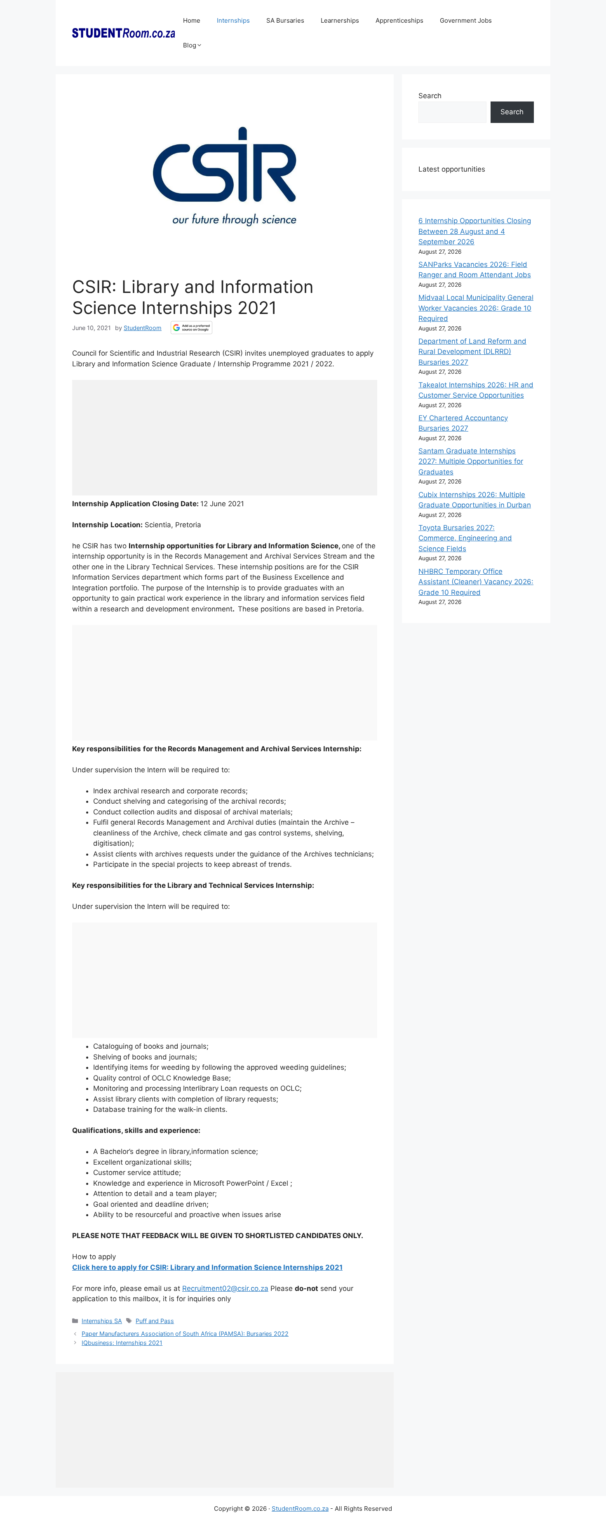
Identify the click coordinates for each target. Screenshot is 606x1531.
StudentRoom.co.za (300, 1508)
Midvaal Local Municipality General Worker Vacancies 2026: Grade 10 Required (475, 308)
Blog (189, 45)
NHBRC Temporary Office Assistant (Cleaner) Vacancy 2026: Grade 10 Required (475, 582)
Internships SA (102, 1320)
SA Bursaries (285, 20)
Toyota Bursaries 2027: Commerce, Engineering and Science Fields (465, 538)
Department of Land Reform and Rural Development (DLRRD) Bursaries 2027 (472, 351)
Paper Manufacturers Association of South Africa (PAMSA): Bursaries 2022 (185, 1333)
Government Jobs (466, 20)
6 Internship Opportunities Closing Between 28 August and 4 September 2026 (474, 231)
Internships (233, 20)
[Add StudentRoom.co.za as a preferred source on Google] (191, 327)
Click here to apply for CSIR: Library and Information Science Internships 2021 (207, 1267)
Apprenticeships (399, 20)
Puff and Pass (155, 1320)
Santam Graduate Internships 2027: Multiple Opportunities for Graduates (470, 461)
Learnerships (340, 20)
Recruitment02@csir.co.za (225, 1288)
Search (430, 96)
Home (191, 20)
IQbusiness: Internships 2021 (122, 1342)
